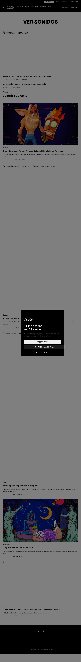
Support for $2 (42, 342)
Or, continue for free (42, 353)
